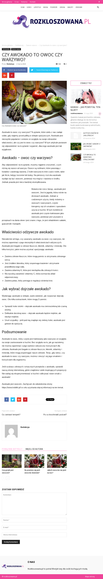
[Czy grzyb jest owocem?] (12, 461)
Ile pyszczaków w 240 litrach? (90, 134)
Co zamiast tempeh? (11, 414)
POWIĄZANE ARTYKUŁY (12, 449)
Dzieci (29, 7)
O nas (17, 2)
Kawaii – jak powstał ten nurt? (85, 108)
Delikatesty (6, 49)
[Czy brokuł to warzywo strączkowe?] (76, 157)
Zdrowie (79, 7)
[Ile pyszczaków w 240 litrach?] (76, 135)
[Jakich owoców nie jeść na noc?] (57, 461)
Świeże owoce (16, 49)
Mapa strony (90, 576)
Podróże (53, 7)
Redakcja (10, 64)
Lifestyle (37, 7)
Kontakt (32, 2)
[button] (98, 7)
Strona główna (7, 2)
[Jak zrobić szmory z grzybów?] (76, 146)
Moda (45, 7)
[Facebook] (99, 2)
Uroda (62, 7)
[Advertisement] (51, 38)
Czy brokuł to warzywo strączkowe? (89, 157)
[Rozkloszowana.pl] (51, 21)
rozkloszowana (77, 113)
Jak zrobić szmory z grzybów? (91, 145)
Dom (22, 7)
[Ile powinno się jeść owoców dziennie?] (34, 461)
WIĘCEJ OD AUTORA (34, 449)
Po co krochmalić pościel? (55, 414)
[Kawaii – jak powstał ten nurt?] (86, 96)
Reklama (24, 2)
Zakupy (70, 7)
